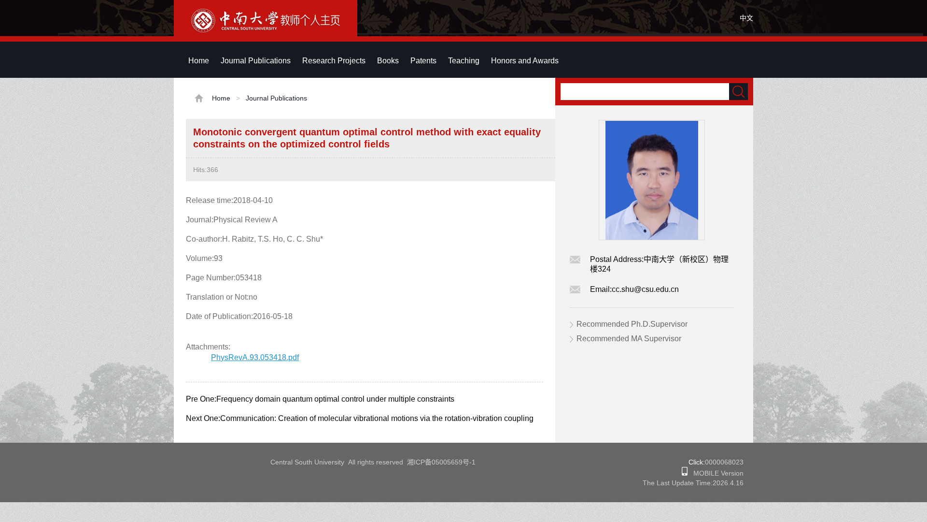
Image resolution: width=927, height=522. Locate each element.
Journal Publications (256, 61)
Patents (423, 61)
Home (198, 61)
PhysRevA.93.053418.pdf (255, 357)
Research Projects (333, 61)
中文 (746, 18)
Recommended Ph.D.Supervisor (632, 324)
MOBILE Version (716, 473)
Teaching (463, 61)
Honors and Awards (525, 61)
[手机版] (685, 473)
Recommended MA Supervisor (628, 338)
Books (388, 61)
